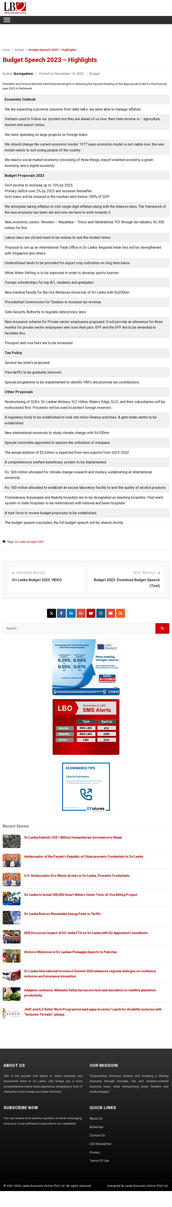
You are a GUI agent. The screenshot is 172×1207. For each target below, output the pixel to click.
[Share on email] (110, 613)
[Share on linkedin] (71, 613)
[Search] (162, 628)
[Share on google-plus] (81, 613)
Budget (19, 49)
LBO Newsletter (101, 1144)
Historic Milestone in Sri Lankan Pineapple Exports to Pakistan (70, 952)
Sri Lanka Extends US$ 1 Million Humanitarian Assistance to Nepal (73, 837)
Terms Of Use (99, 1161)
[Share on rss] (120, 613)
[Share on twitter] (51, 613)
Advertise (96, 1127)
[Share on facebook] (61, 613)
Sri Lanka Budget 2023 (29, 541)
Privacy (95, 1152)
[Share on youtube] (90, 613)
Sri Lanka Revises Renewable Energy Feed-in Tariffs (62, 914)
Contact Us (97, 1135)
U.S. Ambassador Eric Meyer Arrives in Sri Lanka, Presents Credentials (76, 875)
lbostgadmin (23, 74)
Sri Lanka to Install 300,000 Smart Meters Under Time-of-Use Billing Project (80, 895)
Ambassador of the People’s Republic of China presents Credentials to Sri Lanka (83, 856)
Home (6, 49)
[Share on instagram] (100, 613)
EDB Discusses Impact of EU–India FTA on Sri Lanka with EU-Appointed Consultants (86, 933)
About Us (96, 1118)
